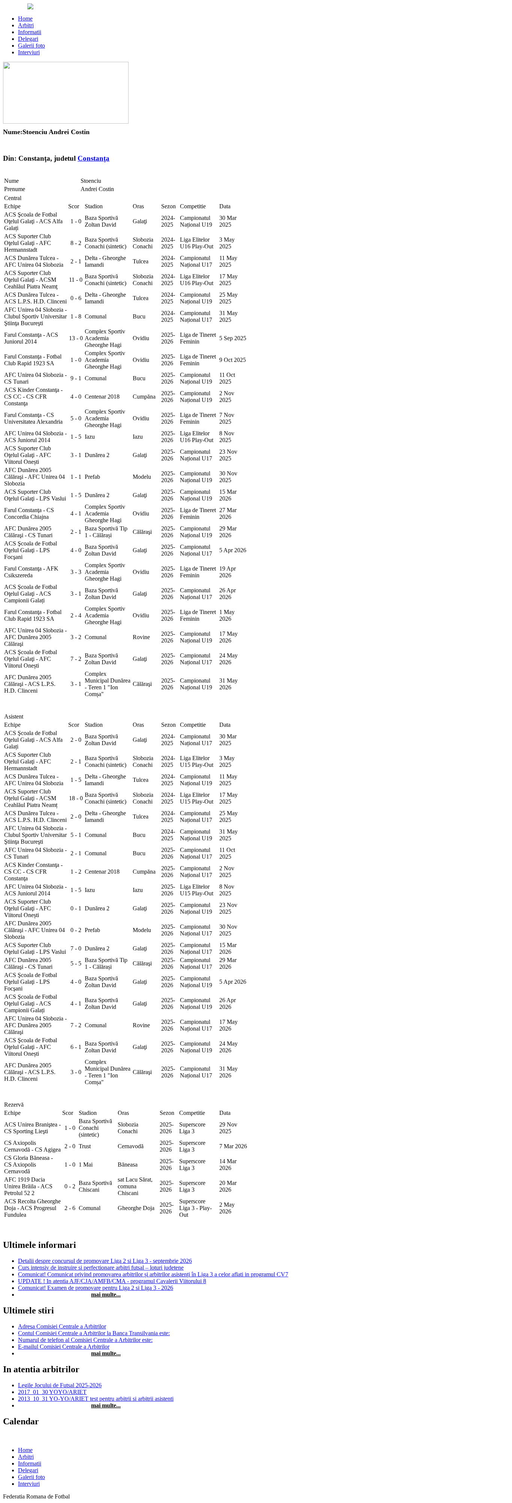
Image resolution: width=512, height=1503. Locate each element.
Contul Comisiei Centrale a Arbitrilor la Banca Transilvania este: (94, 1333)
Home (25, 18)
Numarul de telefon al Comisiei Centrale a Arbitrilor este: (85, 1340)
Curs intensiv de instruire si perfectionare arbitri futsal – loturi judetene (101, 1267)
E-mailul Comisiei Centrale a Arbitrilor (63, 1346)
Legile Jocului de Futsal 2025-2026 (60, 1385)
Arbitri (26, 25)
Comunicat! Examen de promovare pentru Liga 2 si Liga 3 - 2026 (95, 1288)
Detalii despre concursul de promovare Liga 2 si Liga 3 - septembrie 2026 (105, 1261)
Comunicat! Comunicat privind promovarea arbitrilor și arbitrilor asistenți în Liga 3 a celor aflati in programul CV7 (153, 1274)
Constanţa (93, 158)
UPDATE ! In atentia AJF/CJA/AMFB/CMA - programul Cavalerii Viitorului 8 (112, 1281)
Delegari (28, 39)
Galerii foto (31, 45)
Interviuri (29, 52)
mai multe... (106, 1294)
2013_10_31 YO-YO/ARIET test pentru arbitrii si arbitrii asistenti (96, 1398)
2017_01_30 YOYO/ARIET (52, 1392)
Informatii (29, 32)
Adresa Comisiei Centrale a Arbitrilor (62, 1326)
